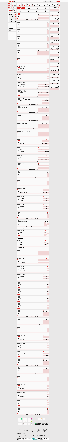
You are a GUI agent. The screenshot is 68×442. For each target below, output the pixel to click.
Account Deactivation (26, 430)
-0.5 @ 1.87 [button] (47, 278)
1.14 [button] (47, 270)
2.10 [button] (47, 62)
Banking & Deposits (19, 429)
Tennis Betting (44, 431)
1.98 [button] (52, 77)
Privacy (18, 428)
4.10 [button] (47, 396)
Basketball (37, 8)
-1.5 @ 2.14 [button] (42, 262)
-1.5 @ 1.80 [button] (42, 165)
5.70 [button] (47, 30)
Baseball (29, 8)
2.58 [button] (52, 49)
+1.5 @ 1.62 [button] (42, 149)
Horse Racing (31, 428)
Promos (27, 1)
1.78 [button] (52, 71)
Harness (10, 34)
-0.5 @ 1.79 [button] (47, 198)
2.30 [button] (57, 15)
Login (54, 1)
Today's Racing (31, 429)
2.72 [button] (43, 206)
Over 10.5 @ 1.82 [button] (46, 165)
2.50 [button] (57, 55)
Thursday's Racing (11, 28)
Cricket (45, 8)
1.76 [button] (57, 77)
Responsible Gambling (26, 429)
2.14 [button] (38, 149)
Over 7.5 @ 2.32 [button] (46, 100)
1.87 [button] (57, 66)
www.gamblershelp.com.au (20, 434)
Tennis (45, 11)
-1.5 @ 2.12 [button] (42, 159)
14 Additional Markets (20, 228)
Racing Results (31, 431)
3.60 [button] (47, 243)
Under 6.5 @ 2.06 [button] (47, 94)
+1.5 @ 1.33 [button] (42, 92)
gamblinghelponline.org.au (41, 439)
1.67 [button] (38, 262)
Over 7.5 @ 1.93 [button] (46, 108)
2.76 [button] (45, 234)
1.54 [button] (47, 402)
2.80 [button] (47, 233)
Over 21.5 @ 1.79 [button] (46, 15)
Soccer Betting (44, 430)
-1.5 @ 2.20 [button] (42, 151)
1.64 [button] (38, 151)
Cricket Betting (38, 430)
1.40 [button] (43, 208)
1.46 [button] (52, 55)
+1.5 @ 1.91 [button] (42, 15)
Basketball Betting (39, 428)
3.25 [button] (38, 86)
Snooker (29, 11)
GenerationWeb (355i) (47, 440)
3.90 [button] (47, 300)
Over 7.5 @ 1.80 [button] (46, 84)
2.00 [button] (57, 88)
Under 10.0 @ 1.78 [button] (46, 151)
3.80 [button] (47, 386)
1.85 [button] (52, 66)
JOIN (58, 1)
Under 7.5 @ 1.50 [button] (47, 102)
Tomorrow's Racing (32, 430)
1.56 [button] (38, 165)
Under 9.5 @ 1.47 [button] (47, 143)
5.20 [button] (43, 337)
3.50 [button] (43, 361)
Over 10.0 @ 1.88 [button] (46, 149)
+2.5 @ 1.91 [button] (47, 355)
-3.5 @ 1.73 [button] (47, 208)
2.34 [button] (47, 214)
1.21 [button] (47, 410)
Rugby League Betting (45, 429)
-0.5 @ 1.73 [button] (47, 312)
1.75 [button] (47, 305)
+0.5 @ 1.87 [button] (47, 200)
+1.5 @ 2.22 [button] (42, 86)
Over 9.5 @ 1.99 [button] (46, 157)
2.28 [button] (38, 157)
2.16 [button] (45, 232)
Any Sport (21, 8)
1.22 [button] (47, 388)
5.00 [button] (47, 293)
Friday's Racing (10, 30)
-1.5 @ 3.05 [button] (42, 94)
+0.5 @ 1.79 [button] (47, 276)
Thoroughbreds (10, 32)
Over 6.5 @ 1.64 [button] (46, 92)
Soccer (37, 11)
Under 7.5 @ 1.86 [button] (47, 86)
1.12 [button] (43, 339)
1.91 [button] (47, 307)
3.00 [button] (47, 286)
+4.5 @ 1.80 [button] (47, 361)
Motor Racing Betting (45, 428)
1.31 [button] (47, 284)
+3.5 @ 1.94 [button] (47, 206)
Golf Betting (38, 431)
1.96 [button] (57, 71)
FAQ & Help (25, 428)
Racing (19, 1)
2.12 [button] (38, 15)
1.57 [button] (38, 159)
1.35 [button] (45, 242)
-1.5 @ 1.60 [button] (42, 84)
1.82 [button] (43, 278)
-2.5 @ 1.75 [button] (47, 353)
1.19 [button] (47, 298)
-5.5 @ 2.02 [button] (47, 190)
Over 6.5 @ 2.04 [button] (46, 116)
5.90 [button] (45, 244)
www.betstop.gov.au (22, 439)
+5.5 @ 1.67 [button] (47, 192)
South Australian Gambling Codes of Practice (40, 435)
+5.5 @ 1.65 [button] (47, 337)
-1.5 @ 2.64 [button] (42, 108)
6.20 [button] (43, 192)
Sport (14, 7)
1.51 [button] (52, 15)
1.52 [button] (47, 216)
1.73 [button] (43, 312)
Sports (23, 1)
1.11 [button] (47, 291)
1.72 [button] (43, 198)
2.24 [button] (42, 143)
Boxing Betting (38, 429)
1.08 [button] (43, 190)
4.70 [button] (47, 268)
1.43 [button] (57, 49)
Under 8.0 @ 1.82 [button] (47, 262)
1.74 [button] (52, 88)
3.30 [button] (57, 26)
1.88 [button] (57, 83)
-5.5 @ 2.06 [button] (47, 339)
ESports (21, 11)
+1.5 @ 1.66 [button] (42, 157)
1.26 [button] (52, 26)
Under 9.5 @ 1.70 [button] (47, 159)
